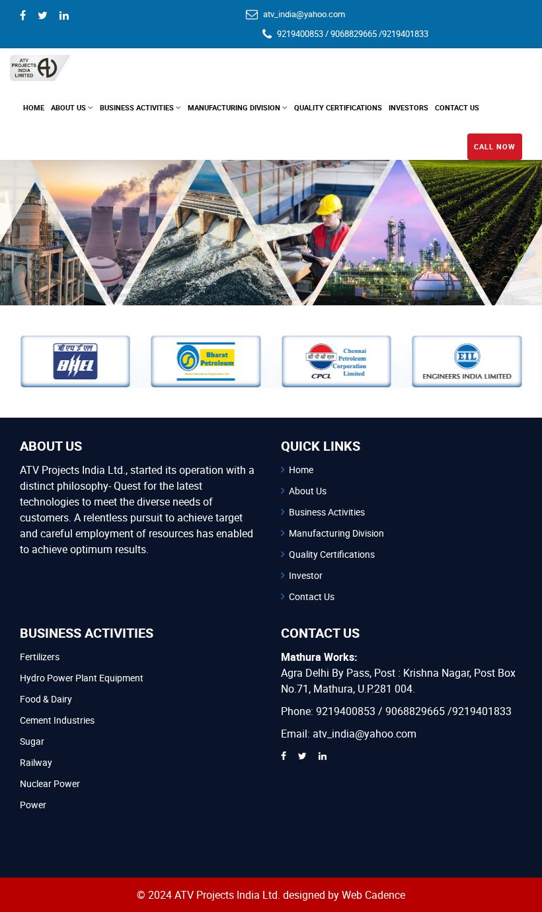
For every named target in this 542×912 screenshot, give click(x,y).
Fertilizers (39, 656)
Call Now (495, 146)
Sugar (32, 741)
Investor (306, 575)
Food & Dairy (46, 699)
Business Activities (327, 512)
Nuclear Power (50, 783)
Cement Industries (57, 720)
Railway (36, 762)
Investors (408, 107)
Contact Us (457, 107)
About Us (308, 490)
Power (33, 804)
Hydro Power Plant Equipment (81, 677)
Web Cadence (373, 895)
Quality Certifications (332, 554)
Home (33, 107)
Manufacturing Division (336, 533)
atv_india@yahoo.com (304, 14)
